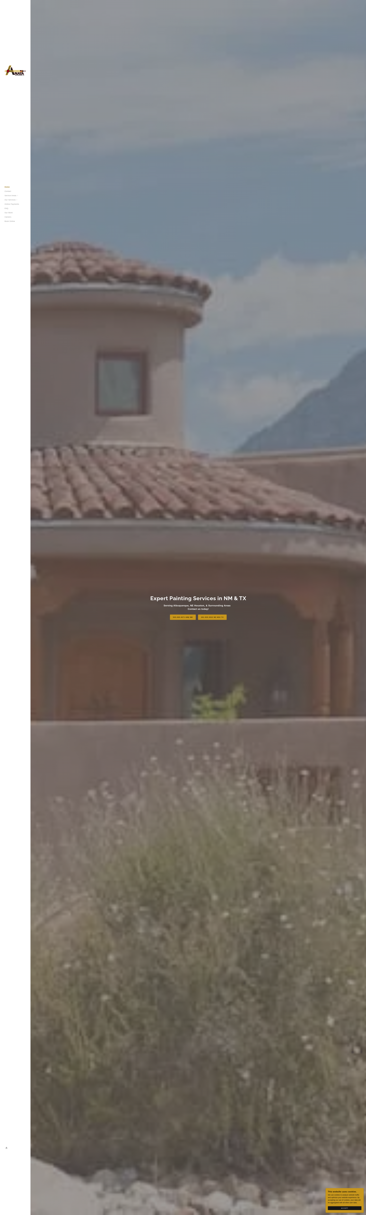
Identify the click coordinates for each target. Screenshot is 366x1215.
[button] (17, 195)
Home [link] (7, 187)
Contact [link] (8, 191)
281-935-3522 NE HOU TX (212, 617)
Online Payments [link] (12, 204)
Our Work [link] (9, 213)
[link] (15, 70)
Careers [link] (8, 217)
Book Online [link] (10, 221)
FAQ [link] (6, 208)
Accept (344, 1208)
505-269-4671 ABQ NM (183, 617)
